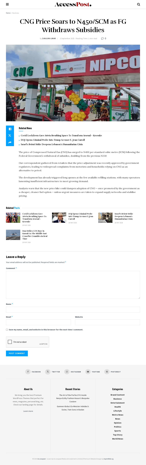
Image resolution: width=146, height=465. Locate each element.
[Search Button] (138, 4)
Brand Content (118, 395)
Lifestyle (117, 410)
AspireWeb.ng (108, 459)
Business (15, 13)
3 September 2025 (67, 38)
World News (117, 438)
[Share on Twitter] (10, 135)
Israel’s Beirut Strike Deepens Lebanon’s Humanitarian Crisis (52, 144)
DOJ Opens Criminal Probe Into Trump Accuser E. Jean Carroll (53, 140)
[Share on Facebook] (10, 129)
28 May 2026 (26, 225)
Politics (117, 426)
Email (9, 316)
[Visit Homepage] (72, 4)
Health (117, 407)
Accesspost (42, 459)
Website (79, 317)
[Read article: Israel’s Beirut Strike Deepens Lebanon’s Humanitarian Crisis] (105, 218)
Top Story (117, 434)
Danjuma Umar (49, 38)
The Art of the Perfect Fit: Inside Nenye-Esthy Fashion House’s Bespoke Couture (72, 398)
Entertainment (118, 403)
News (117, 418)
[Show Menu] (7, 4)
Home (8, 13)
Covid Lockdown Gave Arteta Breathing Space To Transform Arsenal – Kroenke (61, 135)
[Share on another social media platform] (10, 142)
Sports (117, 430)
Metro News (117, 414)
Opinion (117, 422)
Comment (11, 268)
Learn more (28, 411)
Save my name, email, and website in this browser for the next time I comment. (46, 329)
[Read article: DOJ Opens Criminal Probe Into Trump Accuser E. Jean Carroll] (59, 218)
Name (9, 304)
